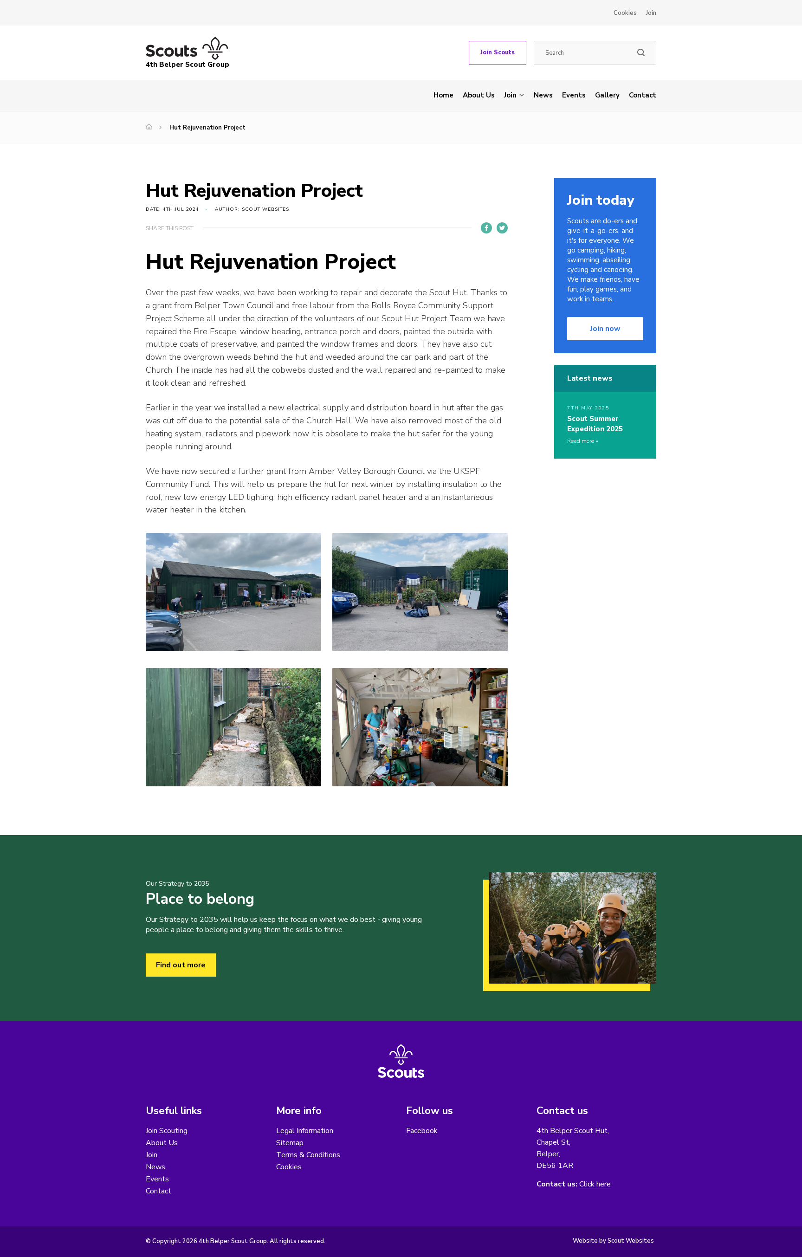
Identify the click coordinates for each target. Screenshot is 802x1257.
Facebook (422, 1131)
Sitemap (290, 1143)
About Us (479, 95)
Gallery (607, 95)
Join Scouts (497, 52)
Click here (595, 1184)
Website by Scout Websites (613, 1241)
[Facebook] (486, 227)
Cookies (625, 13)
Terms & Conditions (308, 1155)
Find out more (181, 965)
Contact (642, 95)
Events (574, 95)
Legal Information (304, 1131)
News (543, 95)
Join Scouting (167, 1131)
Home (443, 95)
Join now (605, 329)
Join (651, 13)
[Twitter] (502, 227)
